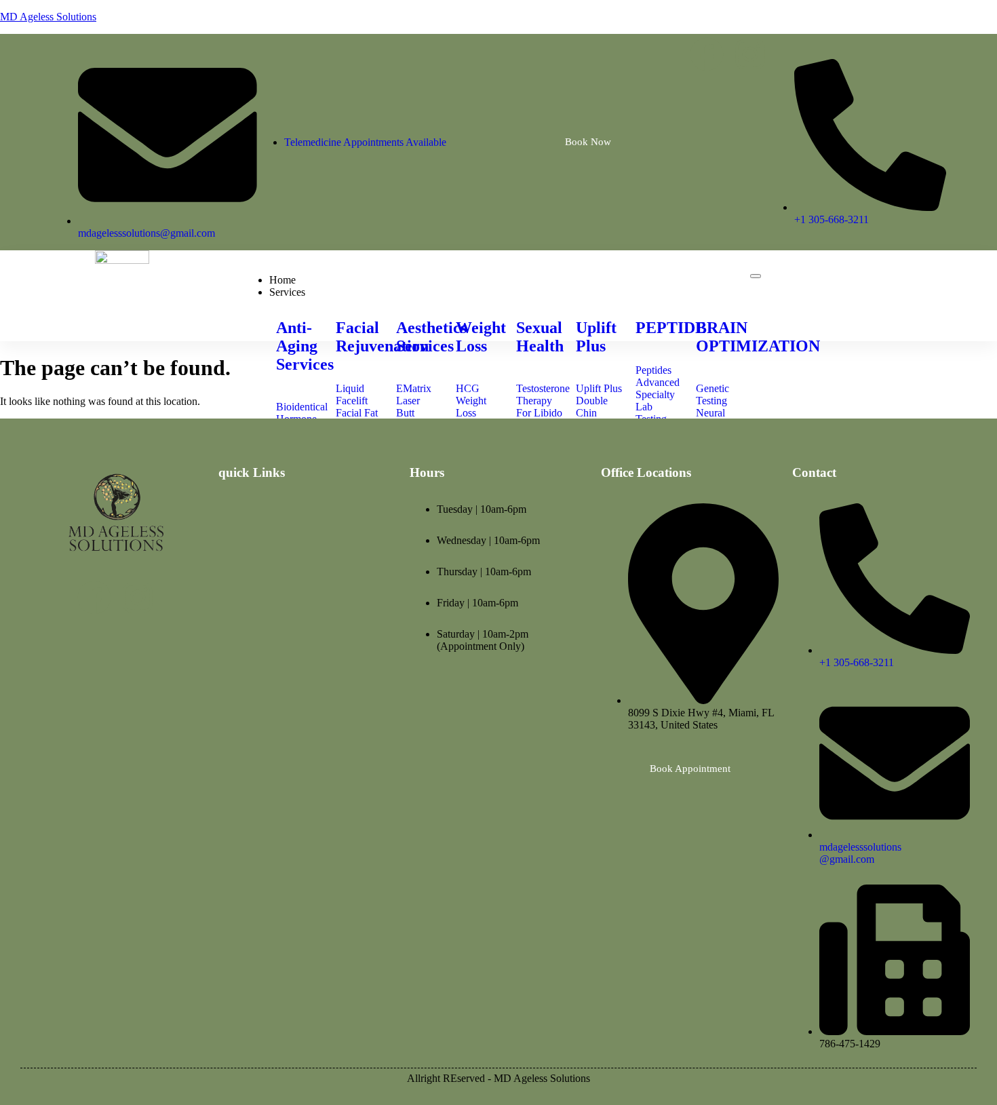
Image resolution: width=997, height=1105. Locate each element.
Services (287, 292)
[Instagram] (750, 54)
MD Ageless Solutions (48, 16)
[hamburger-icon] (755, 276)
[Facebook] (707, 54)
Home (282, 280)
